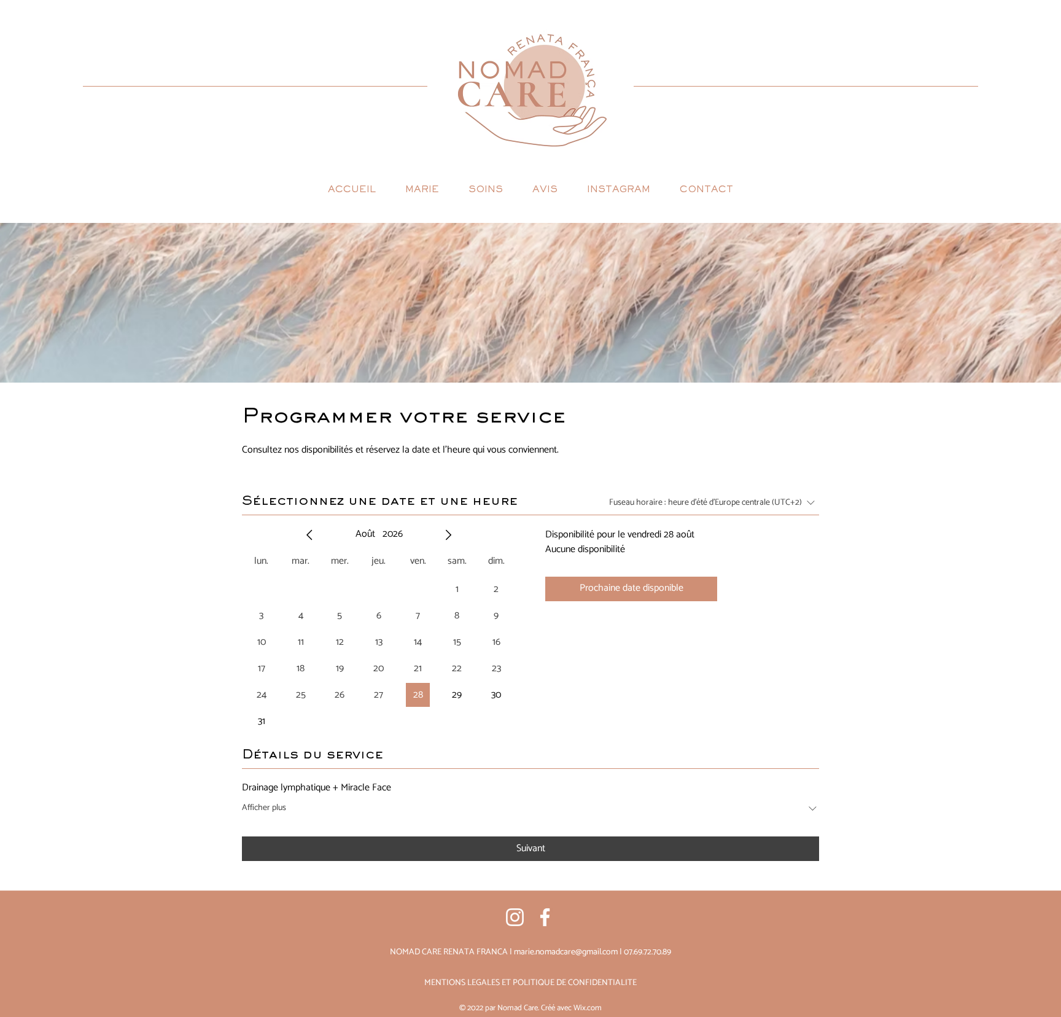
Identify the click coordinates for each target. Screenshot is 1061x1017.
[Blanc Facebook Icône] (545, 917)
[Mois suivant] (448, 535)
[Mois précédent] (309, 535)
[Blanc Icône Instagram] (515, 917)
